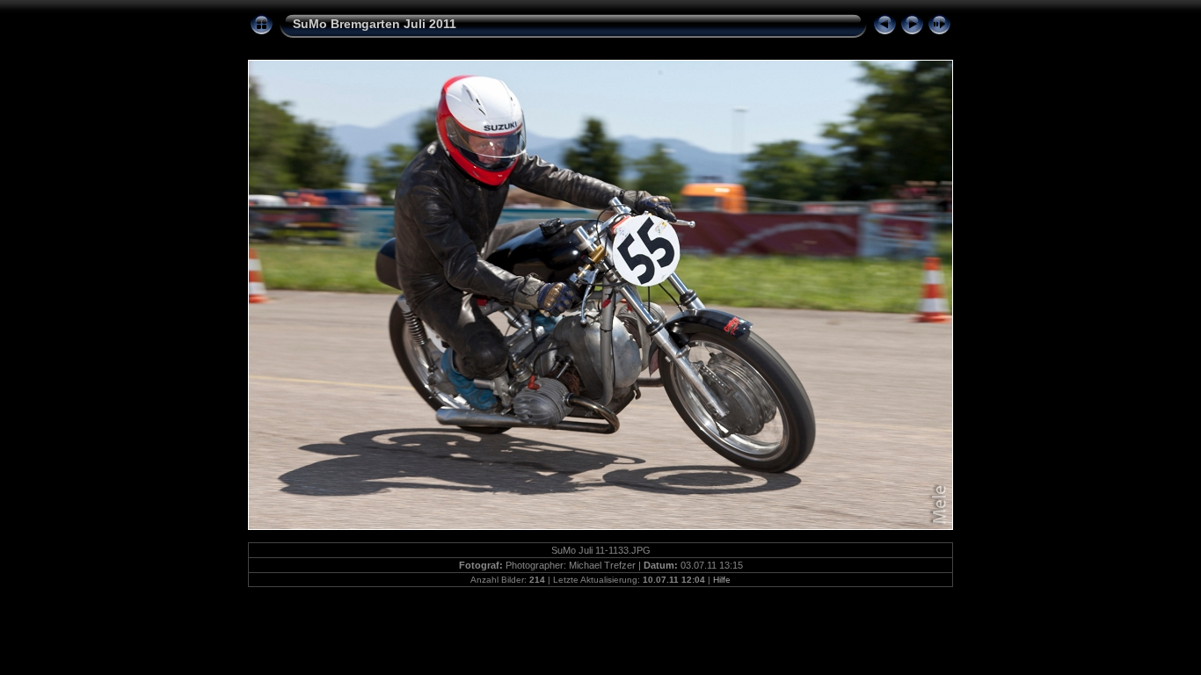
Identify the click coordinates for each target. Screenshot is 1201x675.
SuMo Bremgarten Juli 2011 (374, 24)
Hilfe (722, 579)
